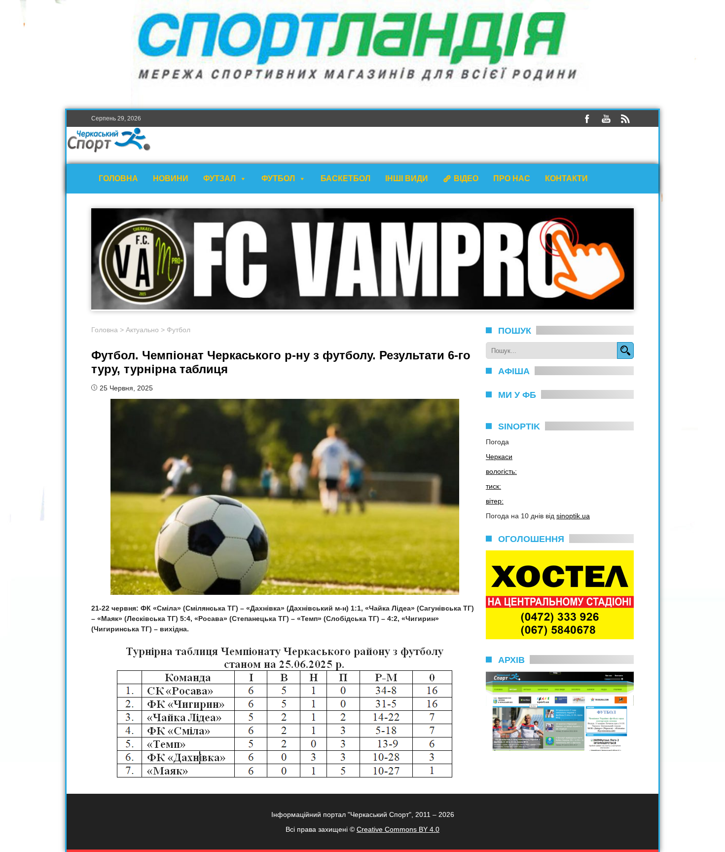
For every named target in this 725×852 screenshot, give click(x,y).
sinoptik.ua (573, 516)
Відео (466, 178)
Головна (118, 178)
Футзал (219, 178)
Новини (170, 178)
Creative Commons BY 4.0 (398, 829)
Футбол (278, 178)
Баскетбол (345, 178)
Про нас (511, 178)
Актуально (142, 330)
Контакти (566, 178)
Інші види (406, 178)
